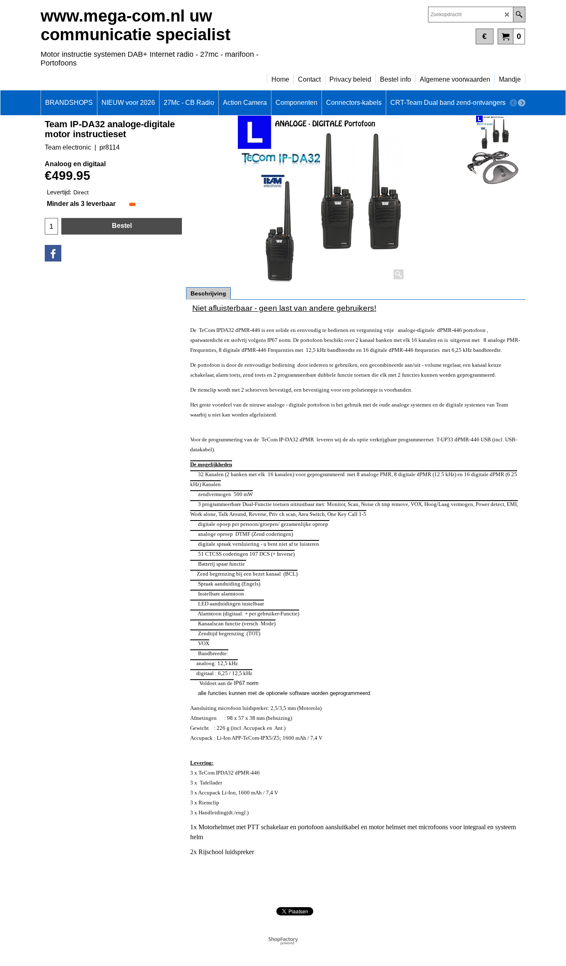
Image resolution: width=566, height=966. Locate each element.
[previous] (513, 103)
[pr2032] (493, 167)
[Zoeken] (519, 14)
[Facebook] (53, 253)
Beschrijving (208, 293)
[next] (521, 103)
